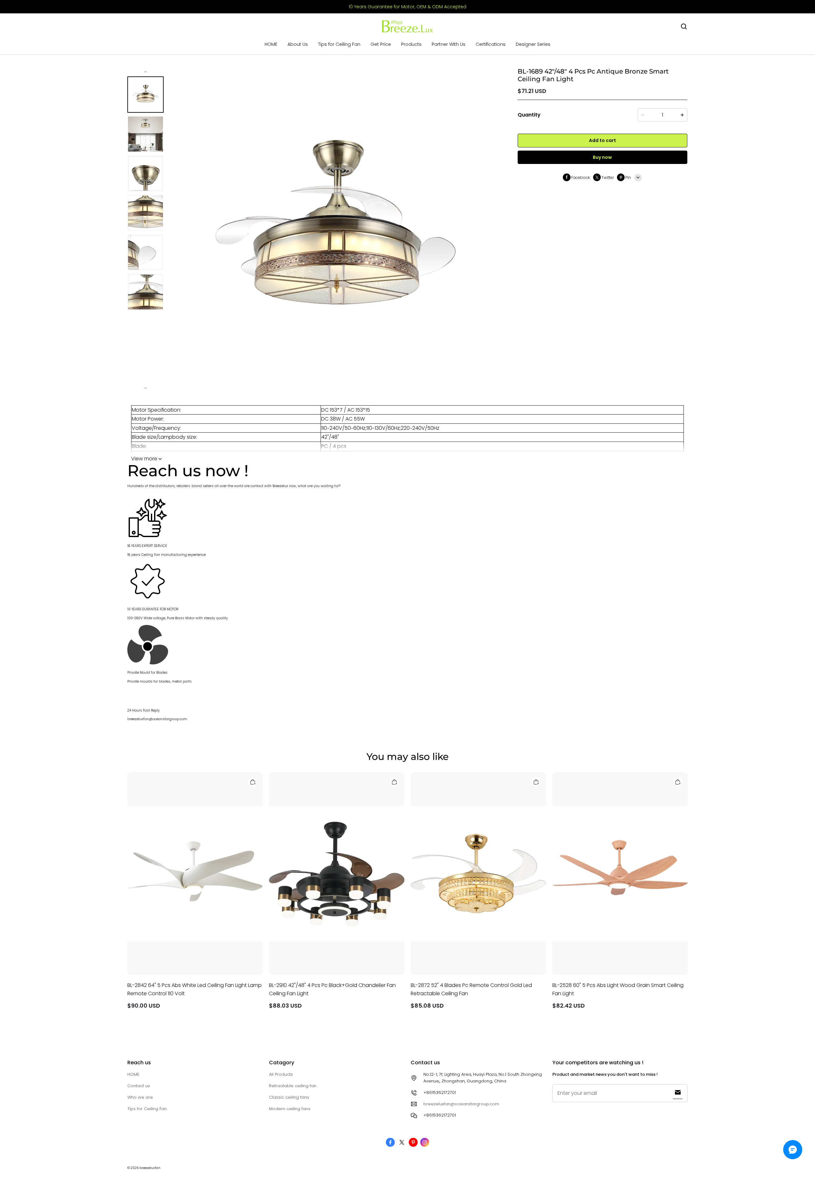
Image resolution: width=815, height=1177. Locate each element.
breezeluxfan (149, 1168)
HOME (271, 44)
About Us (297, 44)
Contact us (138, 1086)
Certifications (491, 44)
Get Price (381, 44)
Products (411, 44)
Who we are (140, 1097)
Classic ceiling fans (289, 1097)
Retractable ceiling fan (292, 1086)
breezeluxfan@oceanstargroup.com (461, 1104)
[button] (683, 26)
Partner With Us (448, 44)
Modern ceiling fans (289, 1109)
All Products (281, 1074)
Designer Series (533, 44)
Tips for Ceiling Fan (339, 44)
